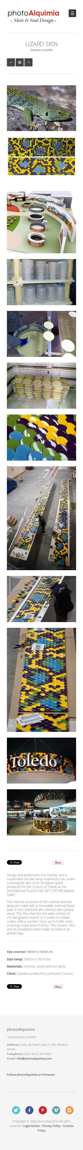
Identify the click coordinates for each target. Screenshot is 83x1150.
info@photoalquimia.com (34, 1058)
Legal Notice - (32, 1126)
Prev (11, 62)
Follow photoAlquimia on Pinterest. (31, 1075)
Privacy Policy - (52, 1126)
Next (28, 62)
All (20, 62)
